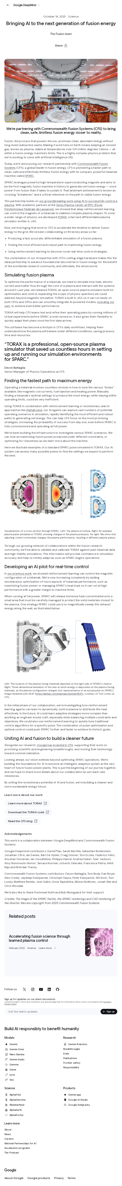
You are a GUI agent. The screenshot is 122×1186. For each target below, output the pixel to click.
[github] (57, 989)
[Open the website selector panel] (39, 5)
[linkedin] (49, 989)
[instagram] (33, 989)
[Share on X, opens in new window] (44, 53)
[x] (24, 989)
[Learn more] (61, 942)
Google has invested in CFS (55, 745)
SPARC (29, 176)
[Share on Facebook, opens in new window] (53, 53)
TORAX (62, 217)
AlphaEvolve (34, 410)
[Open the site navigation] (7, 5)
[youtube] (41, 989)
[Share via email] (69, 53)
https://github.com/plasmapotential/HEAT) (59, 693)
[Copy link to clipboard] (77, 53)
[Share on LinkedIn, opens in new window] (61, 53)
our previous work (19, 573)
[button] (61, 45)
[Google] (10, 1170)
